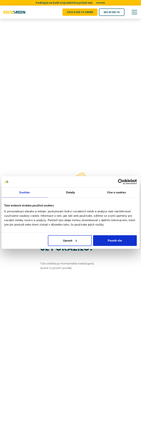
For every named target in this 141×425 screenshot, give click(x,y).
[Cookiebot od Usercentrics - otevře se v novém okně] (121, 182)
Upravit (67, 240)
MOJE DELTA (112, 12)
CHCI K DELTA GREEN (80, 12)
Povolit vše (115, 240)
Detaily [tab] (70, 192)
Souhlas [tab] (24, 192)
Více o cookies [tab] (116, 192)
